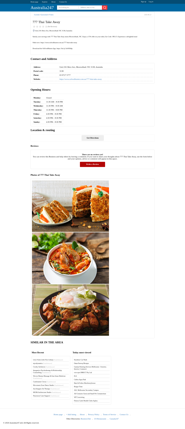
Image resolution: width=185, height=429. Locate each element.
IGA (75, 376)
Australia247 (42, 7)
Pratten (51, 15)
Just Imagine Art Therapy (46, 389)
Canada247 (114, 419)
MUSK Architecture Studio (47, 392)
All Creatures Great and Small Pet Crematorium (90, 394)
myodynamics (42, 363)
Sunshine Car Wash (80, 360)
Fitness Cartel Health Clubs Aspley (86, 401)
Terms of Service (109, 414)
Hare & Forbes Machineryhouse (85, 383)
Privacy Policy (93, 414)
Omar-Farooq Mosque (81, 363)
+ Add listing (71, 414)
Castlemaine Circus (44, 382)
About (53, 2)
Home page (34, 2)
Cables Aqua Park (80, 379)
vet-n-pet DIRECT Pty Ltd (83, 372)
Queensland (44, 15)
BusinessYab (86, 419)
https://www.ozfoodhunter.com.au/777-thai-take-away (81, 79)
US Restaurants (100, 419)
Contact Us (63, 2)
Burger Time (78, 387)
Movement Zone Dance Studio (48, 385)
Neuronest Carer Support (46, 396)
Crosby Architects (44, 367)
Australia (36, 15)
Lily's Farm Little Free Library (48, 360)
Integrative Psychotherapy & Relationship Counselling (47, 371)
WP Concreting (79, 397)
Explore (44, 2)
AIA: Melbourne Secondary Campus (86, 390)
